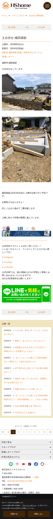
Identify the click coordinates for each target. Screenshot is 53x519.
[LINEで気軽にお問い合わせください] (26, 292)
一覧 (26, 27)
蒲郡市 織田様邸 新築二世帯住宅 (17, 52)
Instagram (8, 257)
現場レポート (8, 57)
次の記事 (41, 27)
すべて (37, 52)
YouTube (8, 262)
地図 (37, 477)
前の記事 (11, 27)
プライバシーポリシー (29, 505)
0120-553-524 (13, 481)
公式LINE (8, 267)
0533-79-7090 (26, 481)
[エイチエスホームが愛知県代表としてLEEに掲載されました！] (26, 231)
